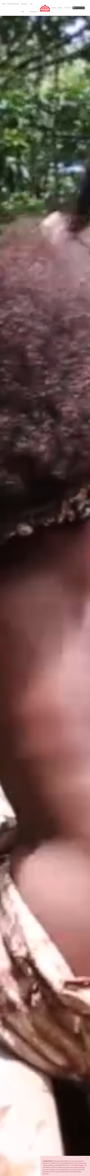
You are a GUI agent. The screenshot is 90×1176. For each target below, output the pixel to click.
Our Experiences (34, 7)
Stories (53, 8)
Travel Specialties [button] (13, 4)
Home (4, 4)
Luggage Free (24, 7)
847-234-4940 (79, 8)
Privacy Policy (79, 1165)
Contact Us (68, 8)
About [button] (60, 8)
